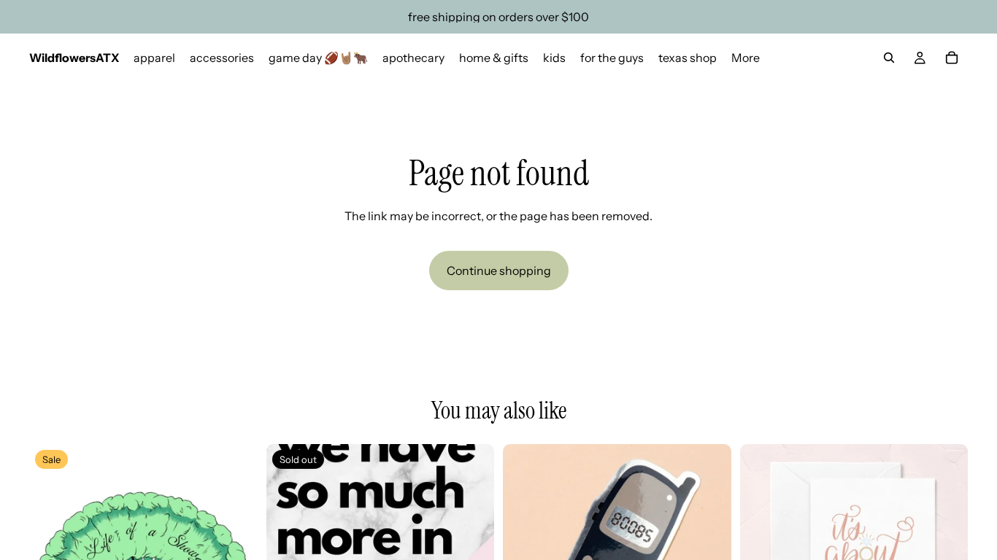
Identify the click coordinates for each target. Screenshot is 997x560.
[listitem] (745, 58)
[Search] (889, 58)
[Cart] (952, 58)
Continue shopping (499, 270)
